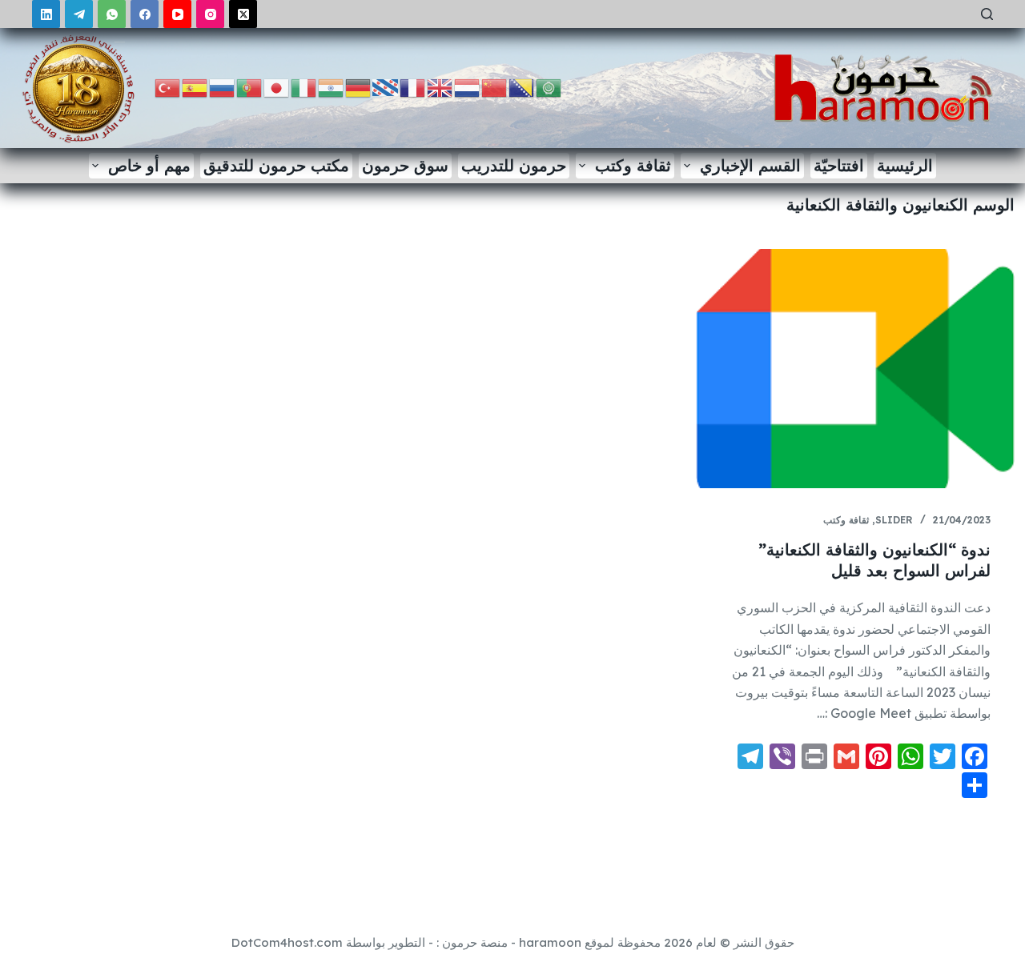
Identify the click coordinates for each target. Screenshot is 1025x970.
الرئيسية (905, 165)
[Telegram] (79, 14)
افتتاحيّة (839, 165)
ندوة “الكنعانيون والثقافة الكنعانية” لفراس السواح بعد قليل (874, 559)
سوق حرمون (405, 165)
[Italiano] (304, 86)
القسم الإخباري (750, 165)
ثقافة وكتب (633, 165)
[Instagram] (210, 14)
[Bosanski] (522, 86)
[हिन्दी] (331, 86)
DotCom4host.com (287, 942)
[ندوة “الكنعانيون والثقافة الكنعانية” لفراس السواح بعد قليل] (855, 368)
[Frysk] (386, 86)
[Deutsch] (358, 86)
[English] (440, 86)
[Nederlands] (467, 86)
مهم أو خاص (149, 165)
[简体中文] (494, 86)
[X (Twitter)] (243, 14)
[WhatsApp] (112, 14)
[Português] (249, 86)
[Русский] (222, 86)
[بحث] (987, 14)
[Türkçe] (168, 86)
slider (894, 520)
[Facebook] (145, 14)
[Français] (413, 86)
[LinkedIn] (46, 14)
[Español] (195, 86)
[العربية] (549, 86)
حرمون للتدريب (513, 165)
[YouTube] (177, 14)
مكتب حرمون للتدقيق (276, 165)
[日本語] (277, 86)
